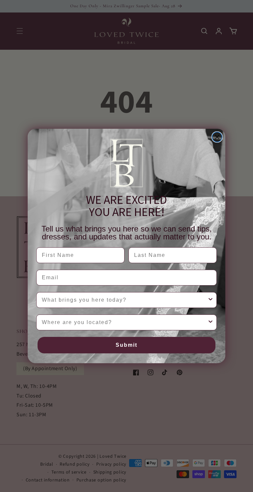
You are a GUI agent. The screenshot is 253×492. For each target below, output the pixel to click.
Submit (126, 345)
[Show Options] (210, 300)
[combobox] (124, 300)
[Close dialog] (217, 137)
